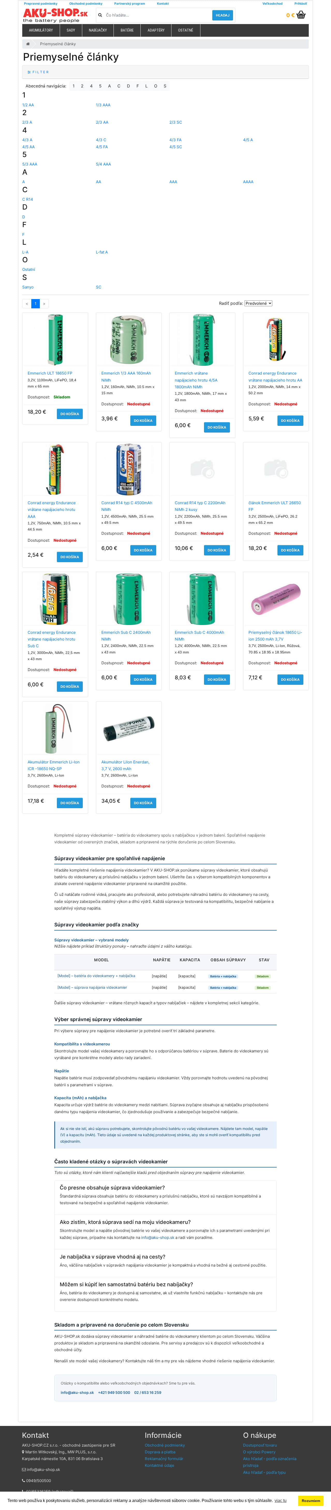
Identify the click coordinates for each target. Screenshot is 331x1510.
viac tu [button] (281, 1500)
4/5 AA (28, 146)
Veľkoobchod (272, 3)
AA (98, 181)
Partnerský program (129, 3)
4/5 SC (175, 146)
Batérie (127, 30)
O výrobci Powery (259, 1451)
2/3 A (27, 122)
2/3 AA (102, 122)
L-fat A (102, 252)
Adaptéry (156, 30)
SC (98, 287)
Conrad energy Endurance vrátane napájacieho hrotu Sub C (52, 639)
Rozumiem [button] (311, 1501)
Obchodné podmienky (85, 3)
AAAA (248, 181)
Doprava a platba (160, 1451)
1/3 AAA (103, 104)
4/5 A (248, 139)
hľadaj (222, 15)
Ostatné (185, 30)
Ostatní (28, 269)
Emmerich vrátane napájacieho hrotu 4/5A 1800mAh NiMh (196, 380)
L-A (25, 252)
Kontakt (163, 3)
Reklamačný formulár (164, 1458)
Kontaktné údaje (159, 1465)
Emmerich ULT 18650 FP (50, 373)
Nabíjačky (98, 30)
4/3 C (101, 139)
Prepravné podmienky (40, 3)
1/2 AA (28, 104)
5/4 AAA (103, 164)
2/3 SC (175, 122)
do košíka (70, 414)
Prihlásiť (301, 3)
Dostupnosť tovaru (260, 1445)
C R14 (27, 199)
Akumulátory (41, 30)
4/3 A (27, 139)
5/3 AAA (29, 164)
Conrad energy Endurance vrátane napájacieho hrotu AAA (52, 509)
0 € (290, 15)
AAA (173, 181)
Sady (71, 30)
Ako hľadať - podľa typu (264, 1472)
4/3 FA (175, 139)
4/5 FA (102, 146)
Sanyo (28, 287)
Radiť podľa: (231, 303)
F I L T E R (39, 72)
